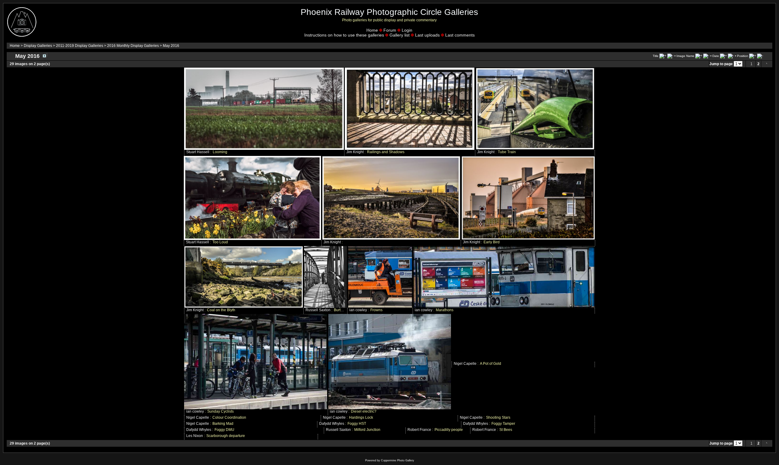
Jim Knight (355, 152)
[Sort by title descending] (670, 56)
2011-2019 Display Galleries (79, 46)
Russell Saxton (318, 310)
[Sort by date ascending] (723, 56)
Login (407, 30)
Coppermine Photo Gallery (397, 460)
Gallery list (400, 35)
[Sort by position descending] (760, 56)
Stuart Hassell (197, 152)
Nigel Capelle (465, 363)
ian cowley (358, 310)
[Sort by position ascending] (752, 56)
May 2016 (171, 46)
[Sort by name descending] (706, 56)
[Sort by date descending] (731, 56)
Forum (389, 30)
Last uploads (427, 35)
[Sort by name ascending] (698, 56)
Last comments (460, 35)
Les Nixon (194, 436)
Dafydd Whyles (331, 423)
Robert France (419, 430)
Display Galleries (38, 46)
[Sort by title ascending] (662, 56)
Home (372, 30)
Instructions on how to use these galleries (344, 35)
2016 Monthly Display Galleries (133, 46)
